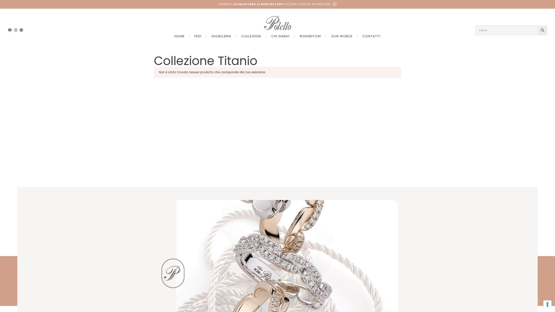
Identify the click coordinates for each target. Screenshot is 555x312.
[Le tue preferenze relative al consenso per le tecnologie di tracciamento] (547, 304)
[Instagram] (15, 30)
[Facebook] (9, 30)
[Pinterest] (21, 30)
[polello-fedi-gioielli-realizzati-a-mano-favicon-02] (173, 273)
